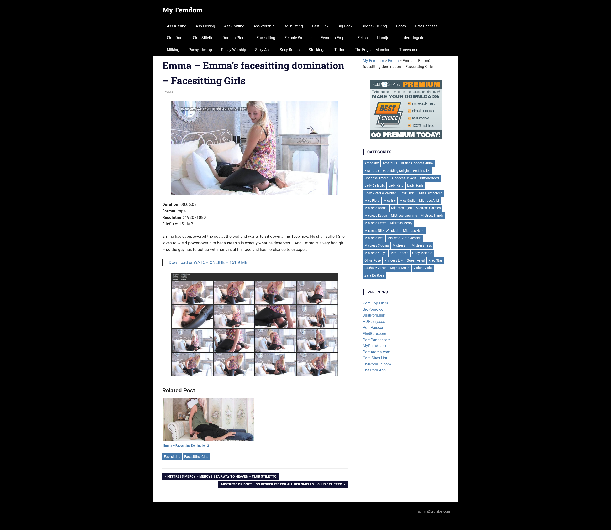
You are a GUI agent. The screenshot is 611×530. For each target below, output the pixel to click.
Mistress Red (374, 238)
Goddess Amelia (376, 178)
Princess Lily (394, 260)
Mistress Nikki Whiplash (381, 230)
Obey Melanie (422, 253)
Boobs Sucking (374, 26)
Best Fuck (320, 26)
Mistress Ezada (375, 215)
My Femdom (182, 9)
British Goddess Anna (417, 163)
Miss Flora (372, 200)
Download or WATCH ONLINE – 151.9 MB (208, 262)
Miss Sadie (407, 200)
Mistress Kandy (432, 215)
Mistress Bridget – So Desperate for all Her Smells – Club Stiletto (281, 485)
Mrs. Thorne (399, 253)
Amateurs (390, 163)
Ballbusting (293, 26)
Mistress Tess (422, 245)
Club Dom (175, 38)
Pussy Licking (200, 49)
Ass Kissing (176, 26)
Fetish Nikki (421, 171)
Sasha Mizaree (375, 268)
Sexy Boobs (290, 49)
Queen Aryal (416, 260)
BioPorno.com (375, 309)
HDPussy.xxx (374, 321)
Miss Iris (390, 200)
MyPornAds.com (377, 346)
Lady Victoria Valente (380, 193)
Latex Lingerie (412, 38)
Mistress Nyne (413, 230)
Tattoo (339, 49)
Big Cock (344, 26)
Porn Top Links (375, 303)
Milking (173, 49)
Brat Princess (426, 26)
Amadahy (371, 163)
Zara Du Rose (374, 275)
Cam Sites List (375, 358)
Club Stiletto (203, 38)
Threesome (408, 49)
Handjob (384, 38)
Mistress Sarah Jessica (404, 238)
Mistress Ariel (429, 200)
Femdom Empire (334, 38)
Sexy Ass (262, 49)
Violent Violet (423, 268)
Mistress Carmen (428, 208)
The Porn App (374, 370)
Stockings (317, 49)
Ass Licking (205, 26)
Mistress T (400, 245)
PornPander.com (377, 340)
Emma (167, 92)
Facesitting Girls (196, 456)
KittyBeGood (429, 178)
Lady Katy (395, 185)
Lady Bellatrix (374, 185)
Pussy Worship (233, 49)
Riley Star (435, 260)
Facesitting (266, 38)
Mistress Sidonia (376, 245)
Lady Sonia (415, 185)
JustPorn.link (374, 315)
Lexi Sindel (407, 193)
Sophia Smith (400, 268)
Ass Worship (263, 26)
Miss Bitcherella (430, 193)
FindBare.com (374, 333)
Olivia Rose (372, 260)
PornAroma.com (376, 352)
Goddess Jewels (404, 178)
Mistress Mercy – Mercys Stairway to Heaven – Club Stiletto (222, 477)
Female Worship (298, 38)
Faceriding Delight (396, 171)
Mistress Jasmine (404, 215)
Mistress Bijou (401, 208)
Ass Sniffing (234, 26)
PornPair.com (374, 327)
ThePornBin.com (377, 364)
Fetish (363, 38)
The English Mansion (372, 49)
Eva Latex (371, 171)
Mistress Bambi (375, 208)
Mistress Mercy (401, 223)
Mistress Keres (375, 223)
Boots (401, 26)
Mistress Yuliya (375, 253)
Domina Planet (235, 38)
